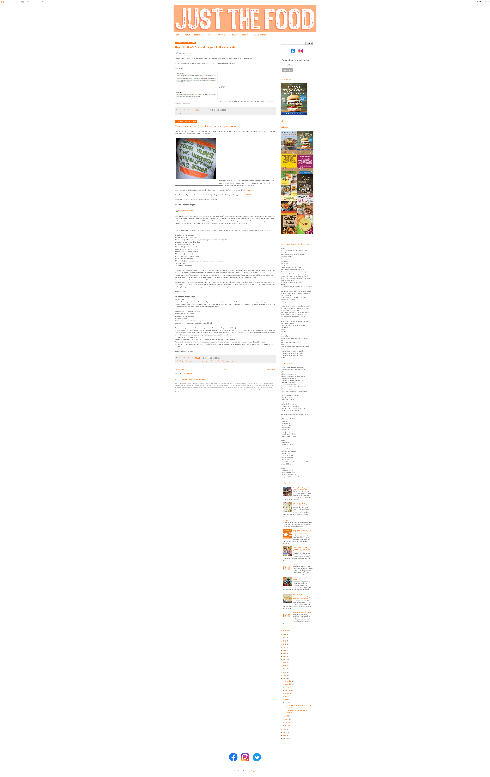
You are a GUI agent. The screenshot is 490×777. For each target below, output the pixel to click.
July (286, 697)
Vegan (223, 361)
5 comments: (204, 110)
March (287, 719)
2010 (284, 729)
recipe (193, 361)
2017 (284, 659)
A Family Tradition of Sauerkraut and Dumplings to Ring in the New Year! (302, 596)
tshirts (219, 361)
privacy (234, 35)
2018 (284, 656)
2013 (284, 672)
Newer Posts (180, 370)
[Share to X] (220, 110)
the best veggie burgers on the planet (206, 361)
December (288, 681)
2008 (284, 735)
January (287, 725)
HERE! (250, 190)
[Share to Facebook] (222, 110)
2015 (284, 666)
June (286, 700)
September (288, 690)
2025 (284, 635)
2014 (284, 669)
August (287, 693)
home (178, 35)
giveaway (188, 361)
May (286, 703)
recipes (210, 35)
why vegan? (223, 35)
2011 (284, 678)
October (287, 687)
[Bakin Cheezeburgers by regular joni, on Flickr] (184, 211)
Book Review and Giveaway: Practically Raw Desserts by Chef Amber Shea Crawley (302, 549)
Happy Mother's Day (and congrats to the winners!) (205, 47)
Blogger (253, 771)
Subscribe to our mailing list (295, 60)
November (288, 684)
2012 (284, 675)
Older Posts (271, 370)
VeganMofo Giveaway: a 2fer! (302, 612)
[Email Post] (211, 110)
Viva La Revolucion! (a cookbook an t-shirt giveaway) (205, 126)
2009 (284, 732)
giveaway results (185, 113)
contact (245, 35)
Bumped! (296, 564)
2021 (284, 647)
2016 (284, 663)
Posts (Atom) (188, 373)
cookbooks (198, 35)
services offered (259, 35)
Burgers (182, 361)
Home (225, 370)
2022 (284, 644)
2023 (284, 641)
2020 (284, 650)
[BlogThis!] (218, 110)
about (187, 35)
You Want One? (288, 520)
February (288, 722)
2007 (284, 738)
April (286, 716)
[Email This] (215, 110)
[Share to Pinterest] (225, 110)
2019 (284, 653)
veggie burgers (230, 361)
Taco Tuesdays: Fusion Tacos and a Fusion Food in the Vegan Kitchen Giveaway (302, 532)
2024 (284, 638)
